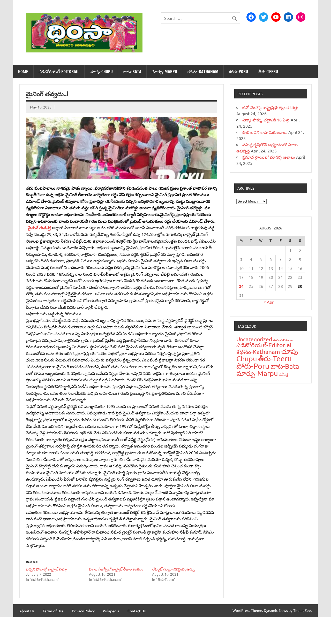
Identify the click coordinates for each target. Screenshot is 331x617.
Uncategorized (254, 339)
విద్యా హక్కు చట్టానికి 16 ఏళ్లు (266, 119)
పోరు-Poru (238, 71)
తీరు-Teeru (268, 71)
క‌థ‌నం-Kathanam (203, 71)
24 (241, 286)
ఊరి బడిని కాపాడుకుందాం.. (264, 132)
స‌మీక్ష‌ (283, 374)
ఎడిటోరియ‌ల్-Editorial (59, 71)
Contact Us (136, 611)
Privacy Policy (83, 611)
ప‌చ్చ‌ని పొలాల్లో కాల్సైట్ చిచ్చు (46, 569)
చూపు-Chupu (101, 71)
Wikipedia (111, 611)
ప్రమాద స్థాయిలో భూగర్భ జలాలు (268, 156)
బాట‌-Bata (132, 71)
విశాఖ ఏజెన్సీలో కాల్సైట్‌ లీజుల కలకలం (116, 569)
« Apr (269, 301)
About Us (26, 611)
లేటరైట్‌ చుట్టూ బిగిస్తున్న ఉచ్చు (173, 569)
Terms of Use (53, 611)
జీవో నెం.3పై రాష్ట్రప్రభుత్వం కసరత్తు (270, 107)
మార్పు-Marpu (164, 71)
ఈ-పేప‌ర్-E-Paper (283, 340)
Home (23, 71)
